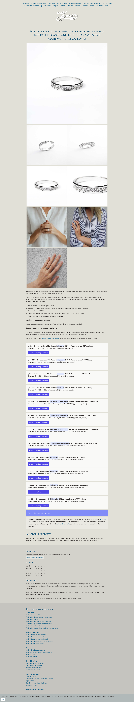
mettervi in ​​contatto (63, 524)
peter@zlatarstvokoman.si (50, 338)
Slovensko (48, 6)
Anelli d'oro (51, 3)
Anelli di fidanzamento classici (36, 635)
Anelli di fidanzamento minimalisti (37, 639)
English (55, 6)
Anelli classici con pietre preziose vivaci (39, 652)
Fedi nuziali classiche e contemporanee (39, 617)
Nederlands (99, 6)
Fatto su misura (107, 3)
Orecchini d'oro (62, 3)
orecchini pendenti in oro (34, 668)
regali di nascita (31, 681)
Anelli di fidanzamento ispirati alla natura (39, 641)
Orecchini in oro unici (33, 670)
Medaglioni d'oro (31, 685)
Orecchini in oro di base (34, 665)
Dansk (92, 6)
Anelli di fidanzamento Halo (35, 643)
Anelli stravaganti (31, 657)
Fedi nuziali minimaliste (33, 615)
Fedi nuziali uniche (32, 619)
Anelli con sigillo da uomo (91, 3)
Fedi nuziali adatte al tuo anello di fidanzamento (42, 628)
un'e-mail (103, 519)
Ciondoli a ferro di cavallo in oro (36, 683)
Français (70, 6)
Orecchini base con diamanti (35, 663)
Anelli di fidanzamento (38, 3)
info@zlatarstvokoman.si (35, 558)
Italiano (77, 6)
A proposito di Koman (31, 6)
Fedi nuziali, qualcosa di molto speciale (39, 624)
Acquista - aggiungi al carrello (38, 353)
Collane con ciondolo (33, 676)
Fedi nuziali (25, 3)
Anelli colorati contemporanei (35, 650)
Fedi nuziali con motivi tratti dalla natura (39, 621)
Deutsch (63, 6)
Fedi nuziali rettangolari (33, 626)
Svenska (85, 6)
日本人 (107, 6)
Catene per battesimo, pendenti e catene (39, 678)
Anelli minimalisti (31, 654)
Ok (3, 699)
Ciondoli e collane (75, 3)
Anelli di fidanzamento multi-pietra (37, 637)
